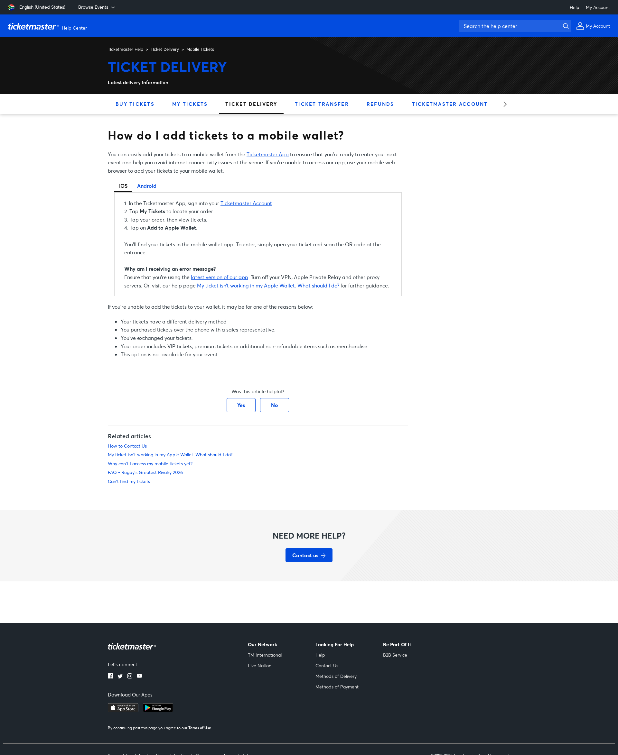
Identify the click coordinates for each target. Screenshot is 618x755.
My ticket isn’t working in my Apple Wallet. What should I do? (268, 285)
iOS (123, 185)
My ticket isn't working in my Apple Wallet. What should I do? (170, 454)
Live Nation (259, 665)
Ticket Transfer (322, 104)
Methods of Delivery (336, 676)
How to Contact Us (127, 446)
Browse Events (93, 7)
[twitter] (120, 676)
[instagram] (129, 676)
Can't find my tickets (129, 481)
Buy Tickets (135, 104)
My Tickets (190, 104)
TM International (265, 655)
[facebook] (110, 676)
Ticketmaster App (268, 154)
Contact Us (326, 665)
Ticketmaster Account (450, 104)
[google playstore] (158, 710)
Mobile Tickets (200, 49)
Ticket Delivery (165, 49)
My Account (598, 7)
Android (146, 185)
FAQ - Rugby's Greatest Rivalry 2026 (145, 472)
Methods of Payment (337, 687)
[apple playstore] (123, 710)
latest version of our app (219, 277)
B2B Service (395, 655)
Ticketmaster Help (125, 49)
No (274, 405)
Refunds (380, 104)
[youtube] (139, 676)
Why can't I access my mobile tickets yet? (150, 463)
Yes (241, 405)
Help (574, 7)
